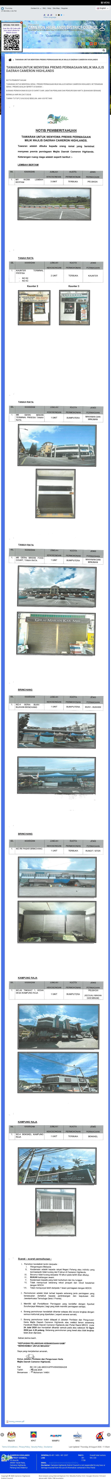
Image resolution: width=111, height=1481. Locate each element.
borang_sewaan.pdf (16, 1421)
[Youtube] (92, 43)
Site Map (56, 8)
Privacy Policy (24, 1447)
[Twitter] (87, 43)
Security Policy (36, 1447)
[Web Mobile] (83, 43)
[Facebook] (79, 43)
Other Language (50, 17)
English (103, 8)
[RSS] (96, 43)
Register (64, 8)
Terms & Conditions (10, 1447)
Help (49, 8)
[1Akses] (102, 43)
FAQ (44, 8)
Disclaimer (48, 1447)
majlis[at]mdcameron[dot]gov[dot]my (63, 1463)
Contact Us (35, 8)
